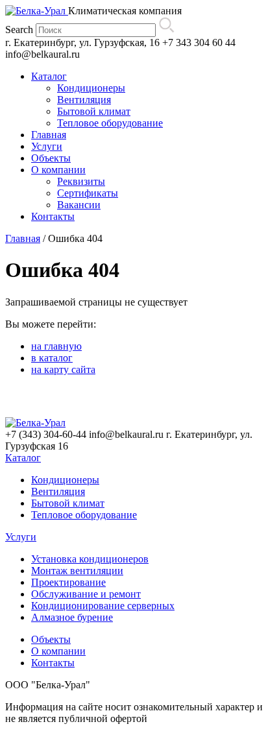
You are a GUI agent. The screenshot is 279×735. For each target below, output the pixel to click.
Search (19, 29)
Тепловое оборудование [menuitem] (110, 122)
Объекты (51, 639)
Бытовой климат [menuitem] (93, 111)
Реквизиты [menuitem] (81, 181)
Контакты (53, 662)
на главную (56, 346)
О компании (58, 651)
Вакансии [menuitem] (79, 204)
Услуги (20, 536)
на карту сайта (63, 369)
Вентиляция (58, 491)
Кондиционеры (65, 479)
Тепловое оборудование (84, 514)
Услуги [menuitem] (46, 146)
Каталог (23, 457)
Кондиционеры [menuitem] (91, 87)
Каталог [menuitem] (49, 76)
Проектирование (68, 582)
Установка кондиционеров (90, 558)
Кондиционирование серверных (103, 605)
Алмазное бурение (72, 617)
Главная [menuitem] (48, 134)
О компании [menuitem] (58, 169)
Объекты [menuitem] (51, 157)
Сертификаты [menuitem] (87, 193)
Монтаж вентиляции (77, 570)
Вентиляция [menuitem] (84, 99)
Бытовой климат (67, 503)
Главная (22, 238)
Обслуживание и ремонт (86, 593)
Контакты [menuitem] (53, 216)
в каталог (52, 357)
